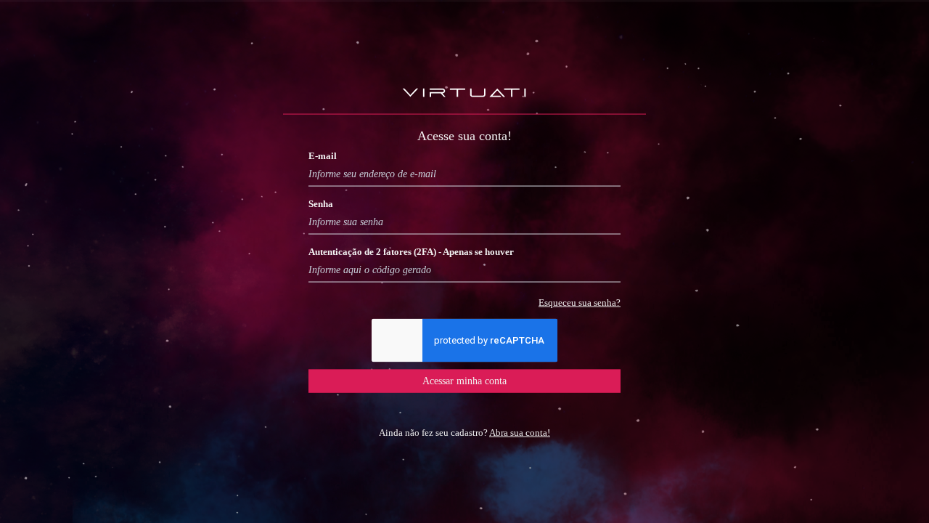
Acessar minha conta (464, 380)
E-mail (322, 155)
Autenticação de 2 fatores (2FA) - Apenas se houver (411, 251)
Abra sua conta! (519, 431)
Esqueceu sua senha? (580, 301)
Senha (320, 203)
